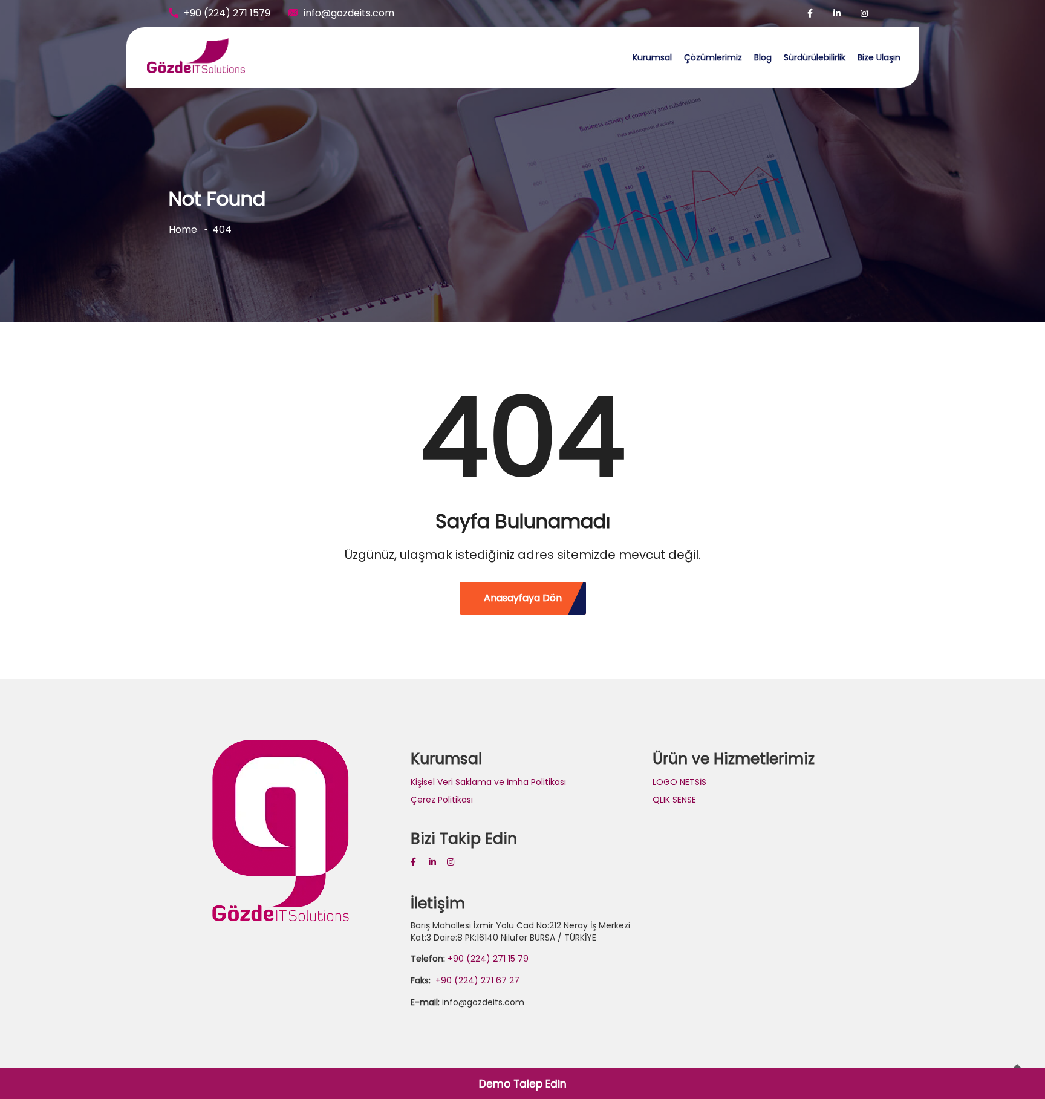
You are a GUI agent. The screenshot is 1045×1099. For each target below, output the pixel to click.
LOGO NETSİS (679, 782)
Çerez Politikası (442, 800)
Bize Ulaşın (879, 57)
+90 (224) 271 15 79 (488, 959)
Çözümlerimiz (713, 57)
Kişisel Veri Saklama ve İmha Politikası (488, 782)
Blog (763, 57)
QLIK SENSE (674, 800)
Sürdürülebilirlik (814, 57)
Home (183, 229)
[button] (1019, 17)
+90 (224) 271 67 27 (476, 980)
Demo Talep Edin (523, 1084)
